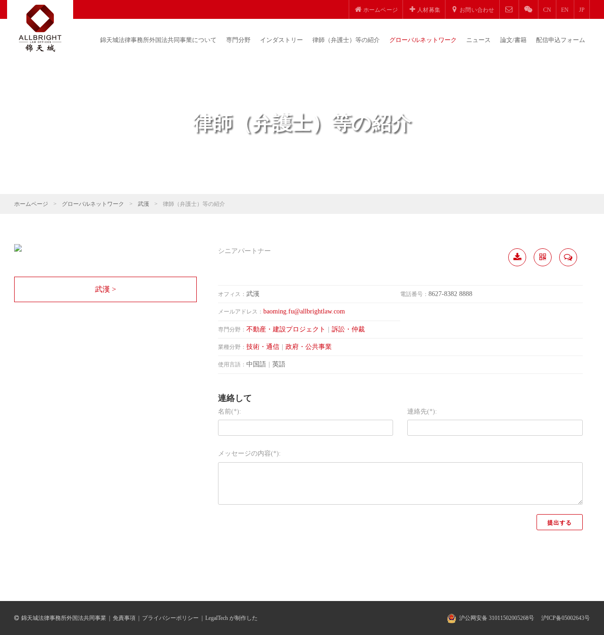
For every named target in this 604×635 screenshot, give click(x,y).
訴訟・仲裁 (348, 329)
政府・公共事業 (308, 346)
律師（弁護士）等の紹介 (346, 39)
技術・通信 (262, 346)
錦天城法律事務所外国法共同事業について (158, 39)
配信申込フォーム (560, 39)
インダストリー (281, 39)
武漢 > (105, 289)
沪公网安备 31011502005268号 (496, 618)
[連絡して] (568, 257)
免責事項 (124, 618)
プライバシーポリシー (170, 618)
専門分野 (238, 39)
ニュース (478, 39)
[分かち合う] (542, 257)
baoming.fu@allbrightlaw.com (304, 311)
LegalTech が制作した (231, 618)
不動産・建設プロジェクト (286, 329)
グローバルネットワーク (423, 39)
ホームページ (31, 204)
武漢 (143, 204)
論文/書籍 (513, 39)
